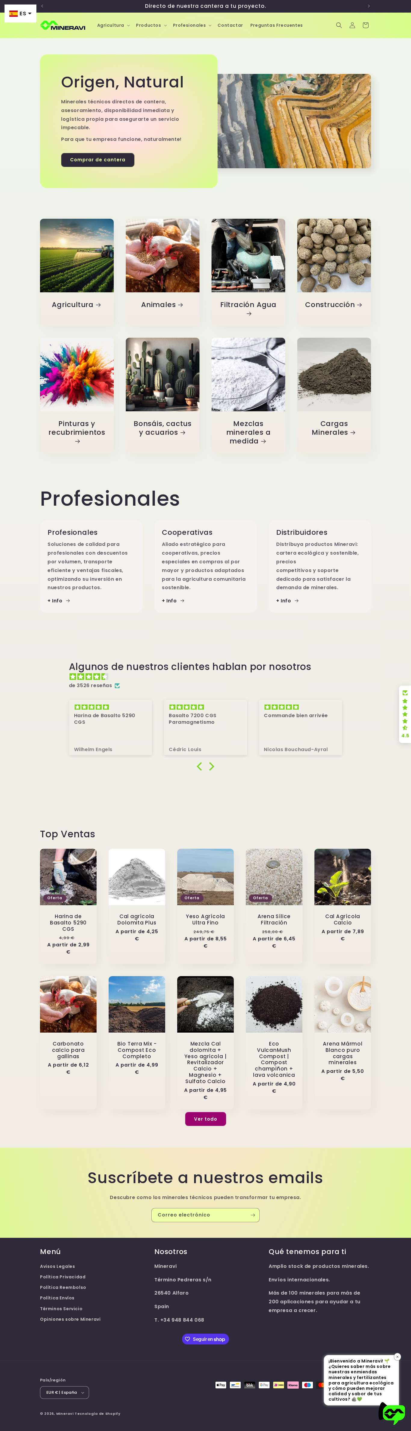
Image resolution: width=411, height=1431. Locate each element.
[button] (113, 25)
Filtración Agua (248, 304)
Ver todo (205, 1119)
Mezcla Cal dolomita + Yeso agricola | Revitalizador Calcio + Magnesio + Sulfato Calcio (205, 1063)
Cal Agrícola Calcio (342, 919)
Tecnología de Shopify (98, 1413)
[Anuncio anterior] (42, 6)
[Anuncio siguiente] (368, 6)
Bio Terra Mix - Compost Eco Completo (137, 1050)
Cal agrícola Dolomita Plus (136, 919)
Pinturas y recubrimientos (76, 428)
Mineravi (65, 1413)
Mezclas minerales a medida (248, 432)
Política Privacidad (62, 1277)
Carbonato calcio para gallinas (68, 1050)
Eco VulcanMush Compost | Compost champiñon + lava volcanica (274, 1059)
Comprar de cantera (97, 160)
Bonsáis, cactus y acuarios (163, 428)
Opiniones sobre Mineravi (70, 1319)
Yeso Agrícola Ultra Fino (205, 919)
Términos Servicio (61, 1309)
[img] (208, 676)
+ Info (55, 600)
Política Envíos (57, 1298)
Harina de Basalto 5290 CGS (68, 922)
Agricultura (73, 304)
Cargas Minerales (330, 428)
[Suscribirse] (252, 1215)
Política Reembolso (63, 1287)
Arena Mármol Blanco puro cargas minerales (342, 1053)
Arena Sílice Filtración (274, 919)
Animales (158, 304)
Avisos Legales (57, 1266)
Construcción (330, 304)
